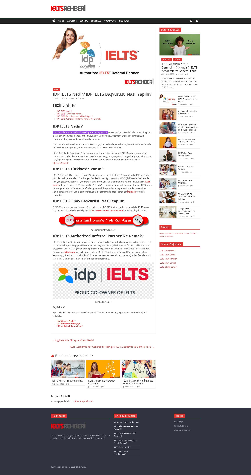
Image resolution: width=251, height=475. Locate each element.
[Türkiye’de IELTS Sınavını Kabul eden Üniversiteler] (167, 207)
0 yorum (81, 98)
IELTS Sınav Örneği (167, 263)
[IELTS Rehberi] (54, 21)
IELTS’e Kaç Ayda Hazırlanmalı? (185, 154)
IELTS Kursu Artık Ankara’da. (67, 380)
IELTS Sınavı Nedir (167, 250)
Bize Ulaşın (124, 21)
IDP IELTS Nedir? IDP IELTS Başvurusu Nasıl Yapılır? (187, 99)
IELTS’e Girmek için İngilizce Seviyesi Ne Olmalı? (138, 382)
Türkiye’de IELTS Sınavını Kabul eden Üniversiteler (186, 211)
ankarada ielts (169, 233)
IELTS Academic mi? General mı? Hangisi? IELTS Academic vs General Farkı (112, 346)
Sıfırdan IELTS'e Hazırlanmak (126, 422)
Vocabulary (110, 21)
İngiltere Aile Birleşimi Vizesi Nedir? (73, 340)
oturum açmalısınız (83, 401)
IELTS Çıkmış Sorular (168, 267)
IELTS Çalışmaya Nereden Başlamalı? (101, 382)
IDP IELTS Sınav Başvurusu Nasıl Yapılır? (75, 116)
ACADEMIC (72, 21)
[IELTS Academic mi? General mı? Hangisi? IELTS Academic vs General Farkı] (179, 35)
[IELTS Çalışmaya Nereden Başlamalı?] (103, 361)
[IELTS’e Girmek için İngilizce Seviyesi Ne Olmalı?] (139, 361)
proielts (71, 98)
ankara (161, 233)
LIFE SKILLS (96, 21)
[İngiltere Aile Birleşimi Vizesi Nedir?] (167, 110)
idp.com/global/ (61, 163)
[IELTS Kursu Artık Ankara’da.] (68, 361)
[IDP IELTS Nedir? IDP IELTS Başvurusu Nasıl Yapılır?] (167, 95)
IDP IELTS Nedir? (64, 111)
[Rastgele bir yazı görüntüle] (197, 21)
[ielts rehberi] (68, 421)
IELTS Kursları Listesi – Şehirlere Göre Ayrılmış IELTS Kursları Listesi (188, 127)
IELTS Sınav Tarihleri (168, 259)
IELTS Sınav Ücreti (167, 254)
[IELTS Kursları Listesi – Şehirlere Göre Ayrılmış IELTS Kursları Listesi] (167, 123)
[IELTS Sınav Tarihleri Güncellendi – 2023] (167, 138)
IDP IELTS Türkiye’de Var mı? (69, 113)
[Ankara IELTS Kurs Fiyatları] (167, 165)
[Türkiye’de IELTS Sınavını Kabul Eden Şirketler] (167, 193)
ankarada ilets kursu (182, 233)
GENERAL (84, 21)
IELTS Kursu (81, 467)
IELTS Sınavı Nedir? (122, 447)
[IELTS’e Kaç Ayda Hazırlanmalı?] (167, 152)
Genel (61, 21)
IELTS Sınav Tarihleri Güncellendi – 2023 (187, 140)
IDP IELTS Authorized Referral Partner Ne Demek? (79, 118)
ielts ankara (169, 236)
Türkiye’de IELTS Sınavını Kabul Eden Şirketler (186, 196)
